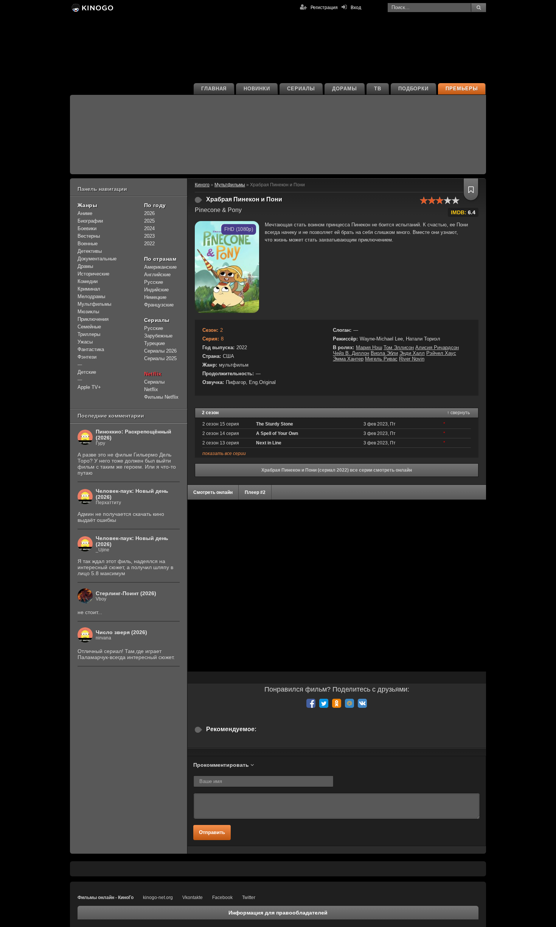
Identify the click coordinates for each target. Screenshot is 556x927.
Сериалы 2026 (160, 351)
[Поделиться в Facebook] (310, 703)
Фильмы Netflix (161, 397)
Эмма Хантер (348, 359)
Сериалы (301, 88)
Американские (160, 267)
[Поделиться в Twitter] (323, 703)
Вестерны (89, 236)
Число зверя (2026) (121, 632)
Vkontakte (192, 897)
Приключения (93, 319)
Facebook (222, 897)
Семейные (89, 327)
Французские (159, 305)
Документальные (97, 259)
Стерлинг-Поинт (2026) (126, 593)
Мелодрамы (91, 296)
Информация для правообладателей (278, 913)
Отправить (212, 832)
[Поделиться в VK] (362, 703)
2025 (149, 221)
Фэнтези (87, 357)
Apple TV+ (89, 387)
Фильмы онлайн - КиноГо (106, 897)
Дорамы (344, 88)
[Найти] (478, 7)
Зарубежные (158, 336)
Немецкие (155, 297)
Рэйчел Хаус (441, 353)
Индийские (156, 289)
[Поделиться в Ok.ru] (336, 703)
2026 (149, 213)
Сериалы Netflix (154, 385)
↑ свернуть (458, 412)
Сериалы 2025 (160, 358)
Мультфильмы (94, 304)
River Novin (411, 359)
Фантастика (91, 349)
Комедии (88, 281)
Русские (153, 282)
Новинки (257, 88)
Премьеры (462, 88)
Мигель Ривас (381, 359)
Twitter (248, 897)
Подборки (413, 88)
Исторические (93, 274)
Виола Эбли (384, 353)
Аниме (85, 213)
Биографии (90, 221)
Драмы (85, 266)
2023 (149, 236)
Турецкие (154, 343)
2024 (149, 228)
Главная (214, 88)
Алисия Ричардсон (437, 347)
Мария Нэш (369, 347)
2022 (149, 243)
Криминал (89, 289)
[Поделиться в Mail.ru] (349, 703)
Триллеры (89, 334)
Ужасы (85, 342)
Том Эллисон (399, 347)
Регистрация (324, 7)
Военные (88, 243)
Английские (157, 274)
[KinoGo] (91, 7)
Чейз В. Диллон (351, 353)
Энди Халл (412, 353)
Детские (87, 372)
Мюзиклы (88, 311)
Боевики (87, 228)
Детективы (90, 251)
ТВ (377, 88)
